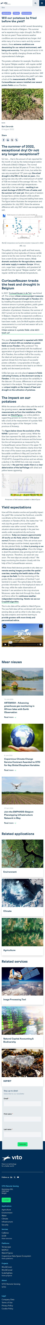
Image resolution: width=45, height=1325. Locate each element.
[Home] (5, 3)
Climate (5, 1218)
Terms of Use (7, 1302)
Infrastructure (7, 1221)
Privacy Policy (7, 1305)
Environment (7, 1212)
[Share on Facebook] (3, 140)
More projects (7, 1276)
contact (6, 1200)
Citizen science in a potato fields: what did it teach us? (20, 331)
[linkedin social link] (11, 1177)
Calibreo (5, 1233)
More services (7, 1239)
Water (4, 1215)
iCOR (4, 1236)
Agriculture (6, 1209)
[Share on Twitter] (12, 140)
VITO (4, 1287)
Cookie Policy (7, 1308)
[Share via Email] (16, 140)
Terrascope (6, 1247)
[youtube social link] (18, 1177)
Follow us (5, 1177)
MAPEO (5, 1250)
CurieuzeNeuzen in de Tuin (20, 293)
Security (5, 1225)
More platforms (7, 1259)
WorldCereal (7, 1270)
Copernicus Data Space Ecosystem (16, 1256)
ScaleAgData (7, 1273)
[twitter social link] (14, 1177)
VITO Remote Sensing (11, 1284)
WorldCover (7, 1267)
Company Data (8, 1299)
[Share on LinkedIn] (8, 140)
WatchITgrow (7, 1253)
